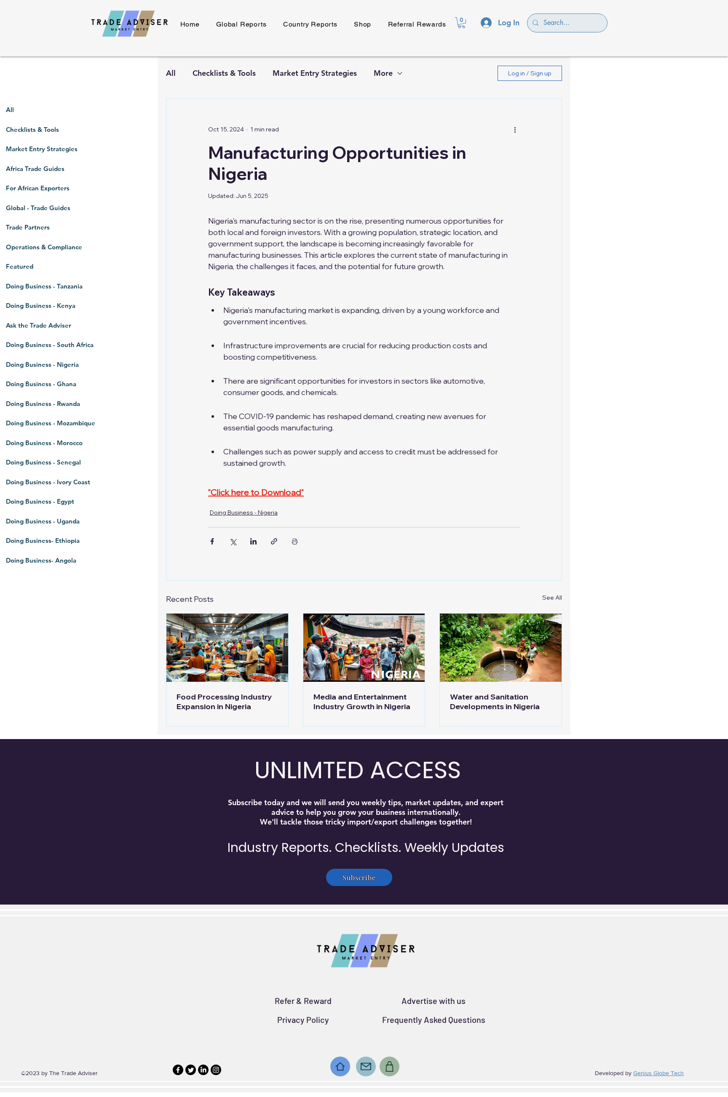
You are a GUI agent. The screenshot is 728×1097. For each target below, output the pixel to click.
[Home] (340, 1066)
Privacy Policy (303, 1019)
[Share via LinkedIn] (253, 541)
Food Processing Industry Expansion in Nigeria (224, 701)
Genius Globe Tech (658, 1073)
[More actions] (515, 129)
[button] (461, 22)
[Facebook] (178, 1070)
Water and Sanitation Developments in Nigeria (495, 701)
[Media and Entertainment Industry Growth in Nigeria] (364, 648)
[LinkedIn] (203, 1070)
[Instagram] (216, 1070)
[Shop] (389, 1066)
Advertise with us (433, 1001)
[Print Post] (295, 541)
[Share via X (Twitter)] (233, 541)
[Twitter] (190, 1070)
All (171, 73)
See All (552, 597)
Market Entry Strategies (315, 73)
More (383, 73)
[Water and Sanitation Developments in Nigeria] (501, 648)
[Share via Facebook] (212, 541)
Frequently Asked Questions (433, 1019)
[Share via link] (274, 541)
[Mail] (366, 1066)
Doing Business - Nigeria (244, 512)
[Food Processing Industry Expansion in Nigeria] (227, 648)
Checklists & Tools (224, 73)
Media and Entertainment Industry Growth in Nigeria (361, 701)
